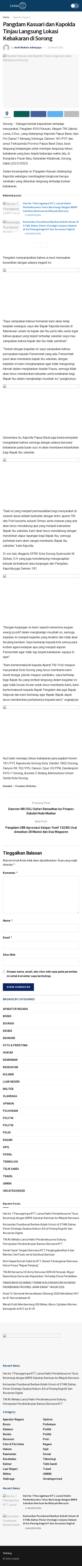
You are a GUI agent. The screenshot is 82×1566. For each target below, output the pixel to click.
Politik (8, 1118)
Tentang (7, 1553)
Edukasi (8, 1023)
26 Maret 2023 (55, 47)
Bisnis (7, 1016)
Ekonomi (9, 1038)
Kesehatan (10, 1067)
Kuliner (8, 1074)
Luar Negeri (11, 1081)
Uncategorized (14, 1190)
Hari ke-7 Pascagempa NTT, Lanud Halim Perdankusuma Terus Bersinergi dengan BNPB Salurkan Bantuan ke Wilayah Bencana (50, 207)
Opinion (8, 1103)
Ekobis (7, 1030)
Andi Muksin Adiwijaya (28, 47)
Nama (8, 920)
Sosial (7, 1154)
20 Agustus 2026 (32, 234)
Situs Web (9, 954)
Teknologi (10, 1161)
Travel (8, 1176)
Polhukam (10, 1110)
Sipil (6, 1147)
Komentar (10, 873)
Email (7, 937)
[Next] (44, 245)
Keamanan (10, 1059)
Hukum (8, 1052)
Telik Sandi (11, 1168)
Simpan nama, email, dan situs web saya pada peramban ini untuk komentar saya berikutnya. (42, 973)
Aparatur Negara (21, 17)
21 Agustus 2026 (32, 215)
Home (6, 17)
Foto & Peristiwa (15, 1045)
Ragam (7, 1139)
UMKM (7, 1183)
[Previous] (37, 245)
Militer (8, 1088)
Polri (7, 1132)
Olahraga (10, 1096)
